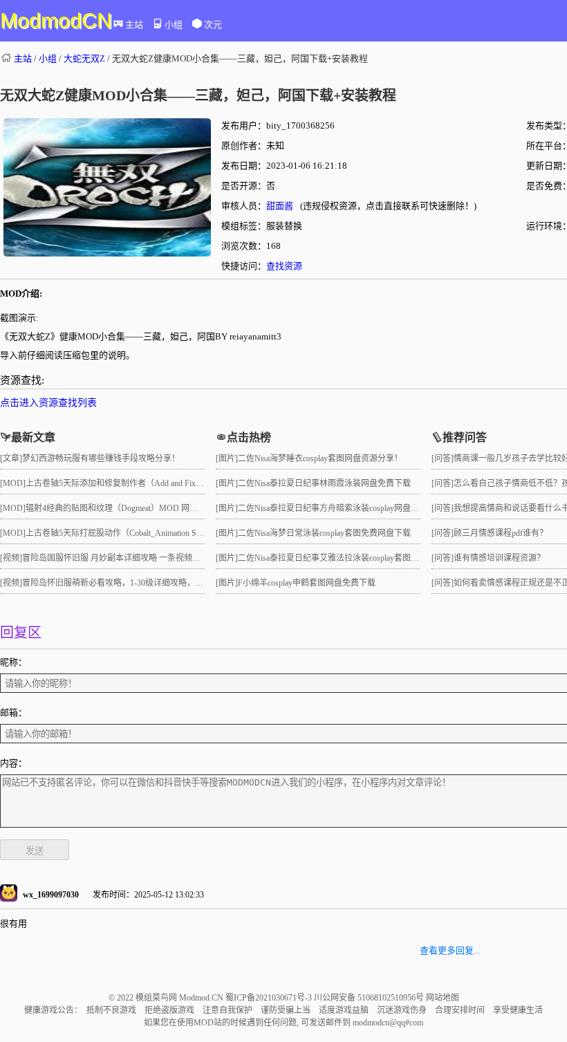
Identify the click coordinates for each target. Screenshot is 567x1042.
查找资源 (284, 266)
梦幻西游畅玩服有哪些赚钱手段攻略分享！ (101, 458)
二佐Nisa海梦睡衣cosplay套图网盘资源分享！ (320, 458)
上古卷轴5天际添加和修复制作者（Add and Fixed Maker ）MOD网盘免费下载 (166, 483)
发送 (35, 851)
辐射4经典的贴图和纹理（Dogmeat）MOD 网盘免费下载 (128, 508)
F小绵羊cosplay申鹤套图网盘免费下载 (306, 583)
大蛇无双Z (84, 58)
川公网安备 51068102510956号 (370, 998)
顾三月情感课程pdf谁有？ (501, 533)
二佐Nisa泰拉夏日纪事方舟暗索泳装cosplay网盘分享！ (337, 508)
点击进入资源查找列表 (48, 403)
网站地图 (442, 998)
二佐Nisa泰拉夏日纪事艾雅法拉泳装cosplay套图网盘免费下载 (349, 558)
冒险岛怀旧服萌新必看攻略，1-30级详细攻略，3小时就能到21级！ (144, 583)
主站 (134, 24)
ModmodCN (56, 20)
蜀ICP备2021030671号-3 (269, 998)
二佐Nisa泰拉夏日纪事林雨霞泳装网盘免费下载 (324, 483)
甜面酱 (279, 206)
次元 (213, 24)
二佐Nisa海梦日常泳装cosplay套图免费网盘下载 (324, 533)
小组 (174, 24)
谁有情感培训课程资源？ (499, 558)
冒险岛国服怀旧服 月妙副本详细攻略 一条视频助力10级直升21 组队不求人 (158, 558)
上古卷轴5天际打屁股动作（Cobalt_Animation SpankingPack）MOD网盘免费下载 (171, 533)
